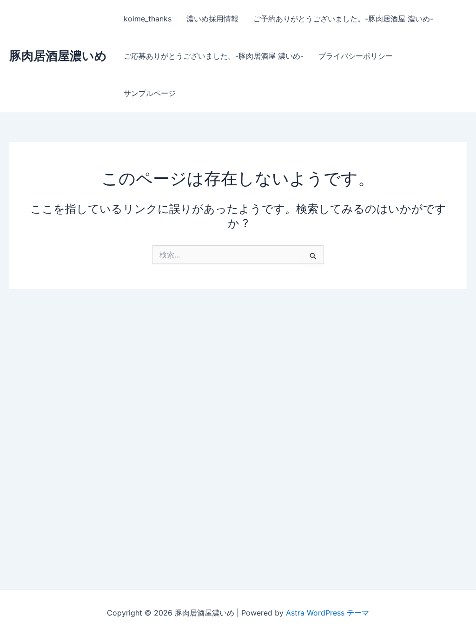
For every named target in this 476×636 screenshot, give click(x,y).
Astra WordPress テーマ (327, 612)
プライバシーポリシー (355, 56)
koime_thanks (148, 18)
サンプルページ (150, 93)
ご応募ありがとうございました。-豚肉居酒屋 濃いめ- (214, 56)
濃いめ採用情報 (212, 18)
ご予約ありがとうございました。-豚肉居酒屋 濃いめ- (343, 18)
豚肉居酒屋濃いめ (58, 55)
